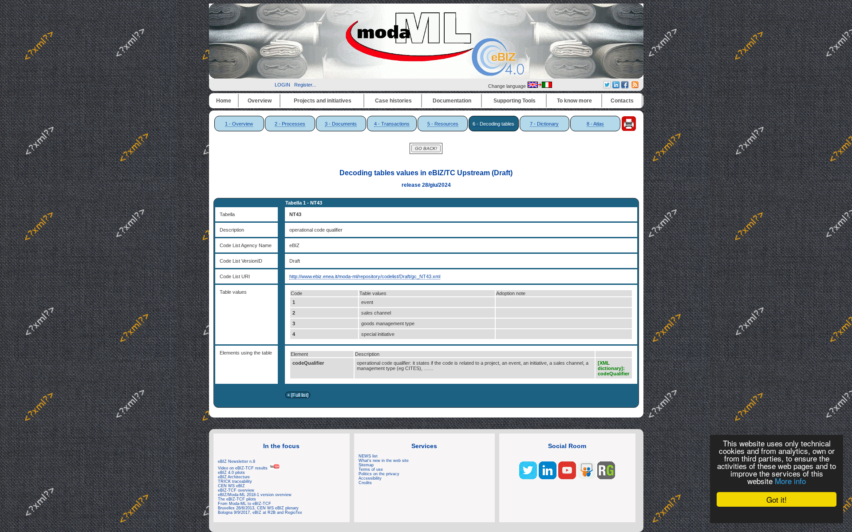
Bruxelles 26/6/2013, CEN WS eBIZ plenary (258, 508)
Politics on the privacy (379, 474)
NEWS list (368, 456)
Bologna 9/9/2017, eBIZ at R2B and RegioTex (260, 512)
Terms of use (371, 469)
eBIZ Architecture (234, 477)
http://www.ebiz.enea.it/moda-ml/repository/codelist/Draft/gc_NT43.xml (364, 276)
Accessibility (370, 478)
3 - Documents (341, 123)
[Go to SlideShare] (587, 477)
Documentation (452, 101)
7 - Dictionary (544, 123)
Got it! (776, 499)
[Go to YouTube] (567, 477)
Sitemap (366, 465)
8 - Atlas (595, 123)
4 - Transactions (392, 123)
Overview (260, 101)
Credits (365, 483)
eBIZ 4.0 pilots (231, 472)
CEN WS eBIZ (231, 486)
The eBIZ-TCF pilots (237, 499)
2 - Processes (290, 123)
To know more (574, 101)
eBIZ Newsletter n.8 (236, 461)
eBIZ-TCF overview (236, 490)
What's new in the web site (384, 460)
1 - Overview (239, 123)
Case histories (393, 101)
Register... (305, 84)
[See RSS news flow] (635, 86)
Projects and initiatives (322, 101)
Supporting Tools (514, 101)
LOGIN (282, 84)
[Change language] (539, 86)
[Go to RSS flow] (528, 477)
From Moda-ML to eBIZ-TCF (244, 503)
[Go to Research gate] (606, 477)
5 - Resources (442, 123)
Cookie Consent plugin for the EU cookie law (776, 515)
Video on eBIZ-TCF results (243, 468)
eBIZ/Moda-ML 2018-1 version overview (255, 495)
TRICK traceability (235, 481)
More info (790, 480)
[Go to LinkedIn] (547, 477)
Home (223, 101)
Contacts (622, 101)
